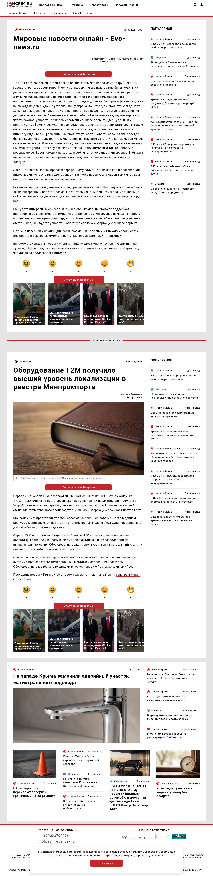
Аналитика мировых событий (69, 115)
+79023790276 (56, 836)
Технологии (25, 361)
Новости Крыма (27, 29)
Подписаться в (78, 74)
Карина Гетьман (131, 394)
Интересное (120, 781)
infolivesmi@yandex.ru (56, 841)
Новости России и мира (167, 117)
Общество (160, 57)
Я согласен (106, 863)
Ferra (138, 510)
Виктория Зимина (103, 58)
